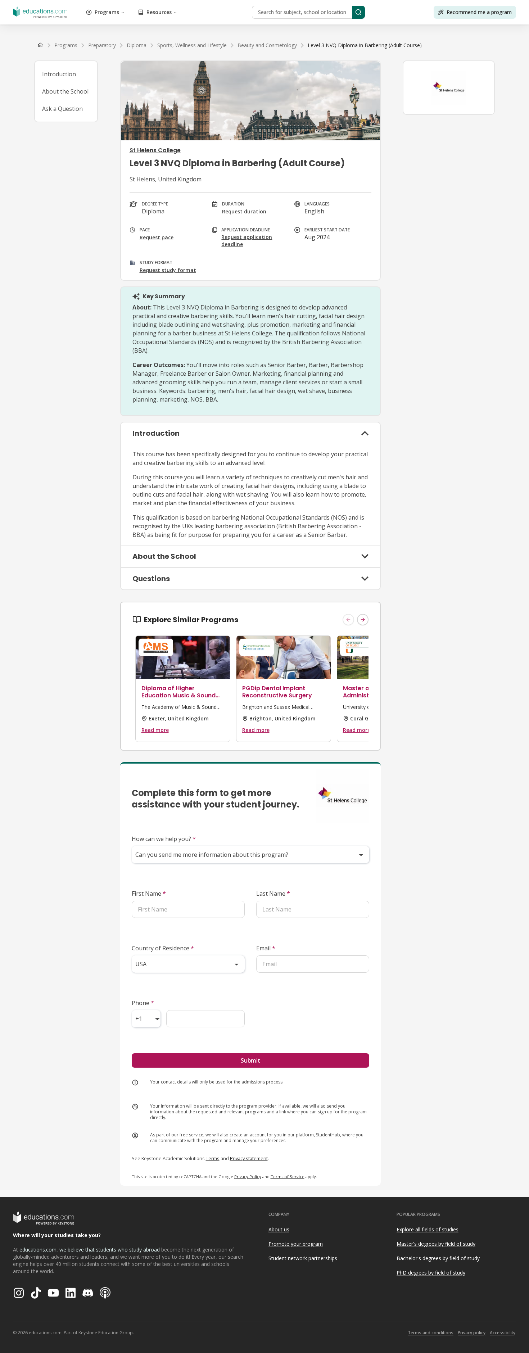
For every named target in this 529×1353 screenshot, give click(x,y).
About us (278, 1229)
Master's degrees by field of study (436, 1243)
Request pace (156, 237)
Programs (107, 12)
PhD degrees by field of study (431, 1272)
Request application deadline (246, 241)
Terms (213, 1158)
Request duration (244, 211)
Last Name (273, 893)
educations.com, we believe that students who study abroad (89, 1249)
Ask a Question (62, 109)
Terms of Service (287, 1176)
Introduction (59, 74)
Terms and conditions (430, 1333)
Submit (250, 1060)
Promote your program (295, 1243)
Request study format (168, 270)
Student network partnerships (302, 1258)
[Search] (358, 12)
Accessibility (502, 1333)
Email (265, 948)
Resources (159, 12)
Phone (143, 1003)
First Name (149, 893)
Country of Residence (163, 948)
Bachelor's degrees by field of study (438, 1258)
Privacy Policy (247, 1176)
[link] (365, 45)
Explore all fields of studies (427, 1229)
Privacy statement (249, 1158)
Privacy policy (471, 1333)
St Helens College (155, 150)
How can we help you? (164, 839)
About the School (65, 91)
